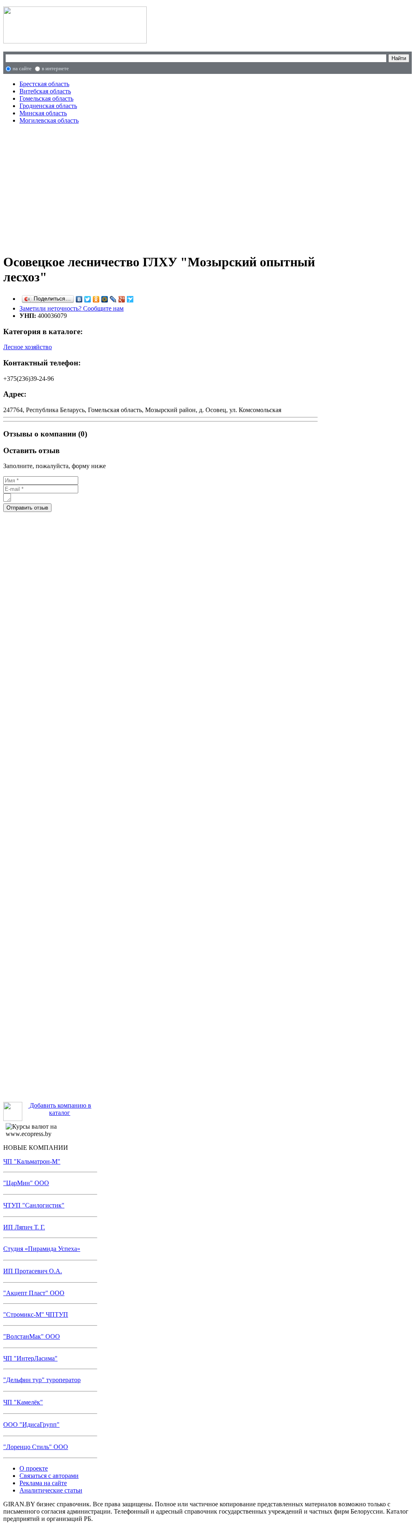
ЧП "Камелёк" (23, 1402)
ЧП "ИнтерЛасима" (30, 1358)
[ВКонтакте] (79, 299)
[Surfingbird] (130, 299)
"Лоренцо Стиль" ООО (35, 1446)
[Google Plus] (122, 299)
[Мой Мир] (105, 299)
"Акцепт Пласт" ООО (33, 1292)
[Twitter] (87, 299)
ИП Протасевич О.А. (32, 1271)
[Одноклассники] (96, 299)
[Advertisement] (160, 187)
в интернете (55, 68)
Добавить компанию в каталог (59, 1109)
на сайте (22, 68)
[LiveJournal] (113, 299)
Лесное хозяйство (27, 346)
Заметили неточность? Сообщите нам (71, 308)
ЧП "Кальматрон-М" (31, 1161)
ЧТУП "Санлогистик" (33, 1205)
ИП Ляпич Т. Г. (24, 1227)
